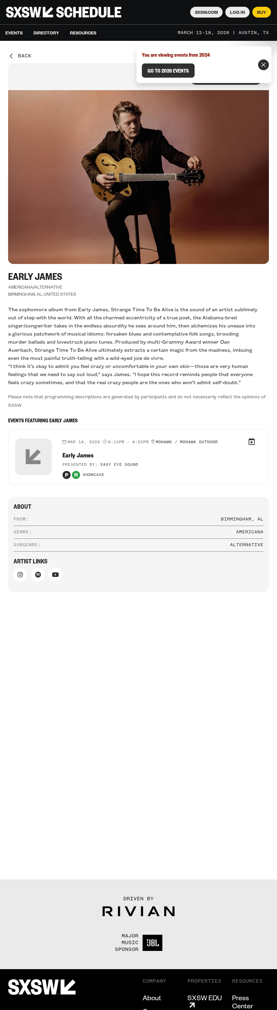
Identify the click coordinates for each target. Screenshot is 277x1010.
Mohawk (164, 442)
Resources (83, 32)
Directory (46, 32)
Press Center (242, 1001)
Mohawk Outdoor (199, 442)
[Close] (263, 64)
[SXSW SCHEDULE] (63, 12)
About (152, 997)
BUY (261, 12)
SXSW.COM (206, 12)
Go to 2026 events (168, 70)
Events (14, 32)
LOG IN (237, 12)
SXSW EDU (204, 997)
